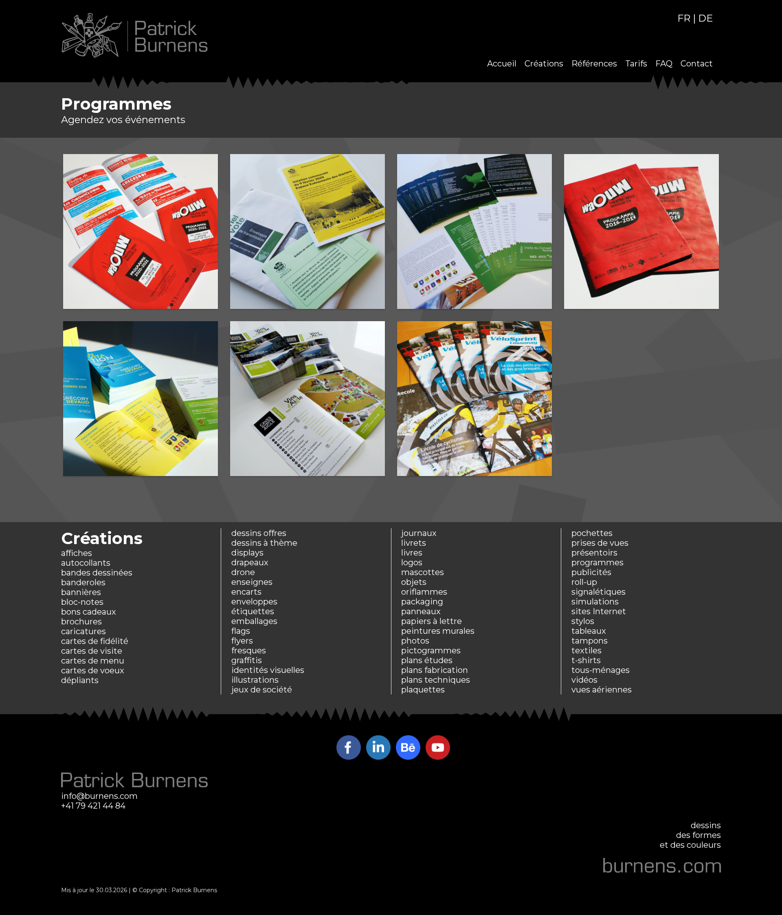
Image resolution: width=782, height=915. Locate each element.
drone (243, 572)
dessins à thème (264, 543)
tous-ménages (600, 670)
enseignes (251, 582)
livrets (413, 543)
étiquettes (252, 611)
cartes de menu (92, 661)
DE (705, 18)
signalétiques (598, 592)
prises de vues (599, 543)
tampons (589, 641)
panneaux (421, 611)
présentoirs (594, 553)
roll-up (584, 582)
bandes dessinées (96, 573)
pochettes (592, 533)
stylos (582, 621)
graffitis (246, 660)
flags (240, 631)
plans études (427, 660)
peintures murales (437, 631)
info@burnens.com (99, 796)
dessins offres (258, 533)
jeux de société (261, 690)
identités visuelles (267, 670)
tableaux (588, 631)
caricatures (83, 631)
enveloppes (254, 601)
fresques (248, 650)
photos (415, 641)
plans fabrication (434, 670)
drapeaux (249, 562)
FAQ (663, 63)
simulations (595, 601)
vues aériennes (601, 690)
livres (411, 553)
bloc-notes (82, 602)
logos (411, 562)
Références (594, 63)
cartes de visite (91, 651)
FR (683, 18)
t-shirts (586, 660)
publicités (591, 572)
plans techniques (435, 680)
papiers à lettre (431, 621)
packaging (422, 601)
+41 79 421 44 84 (93, 806)
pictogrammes (431, 650)
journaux (419, 533)
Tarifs (636, 63)
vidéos (584, 680)
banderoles (83, 582)
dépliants (80, 680)
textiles (586, 650)
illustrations (255, 680)
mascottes (422, 572)
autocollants (85, 563)
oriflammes (424, 592)
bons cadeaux (88, 612)
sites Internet (598, 611)
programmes (597, 562)
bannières (81, 592)
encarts (246, 592)
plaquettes (423, 690)
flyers (242, 641)
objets (413, 582)
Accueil (501, 63)
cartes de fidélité (94, 641)
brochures (81, 621)
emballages (254, 621)
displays (247, 553)
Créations (544, 63)
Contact (697, 63)
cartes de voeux (92, 670)
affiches (76, 553)
